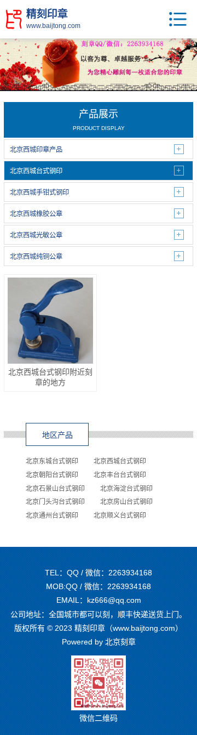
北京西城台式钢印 (120, 461)
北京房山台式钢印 (126, 502)
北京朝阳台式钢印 (52, 475)
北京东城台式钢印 (52, 461)
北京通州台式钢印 (52, 515)
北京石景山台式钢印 (55, 489)
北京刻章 (120, 641)
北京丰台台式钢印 (120, 475)
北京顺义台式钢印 (120, 515)
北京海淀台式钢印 (126, 489)
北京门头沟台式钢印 (55, 502)
